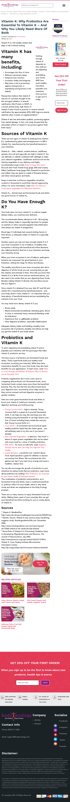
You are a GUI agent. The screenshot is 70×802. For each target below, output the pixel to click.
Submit (45, 682)
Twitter (62, 740)
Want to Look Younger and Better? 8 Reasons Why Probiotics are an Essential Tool (24, 371)
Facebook (63, 721)
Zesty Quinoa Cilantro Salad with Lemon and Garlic (12, 601)
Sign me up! (61, 110)
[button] (64, 5)
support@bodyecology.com (18, 737)
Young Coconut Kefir (13, 410)
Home (3, 11)
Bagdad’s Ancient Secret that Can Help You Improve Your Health (25, 447)
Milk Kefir (9, 445)
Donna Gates (20, 36)
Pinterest (63, 734)
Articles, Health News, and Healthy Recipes (22, 11)
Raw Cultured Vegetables (15, 437)
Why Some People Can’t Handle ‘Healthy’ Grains (36, 601)
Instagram (63, 727)
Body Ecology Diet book (35, 165)
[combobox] (37, 5)
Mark (10, 39)
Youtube (62, 746)
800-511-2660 (14, 730)
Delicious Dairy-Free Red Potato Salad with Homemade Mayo (11, 626)
